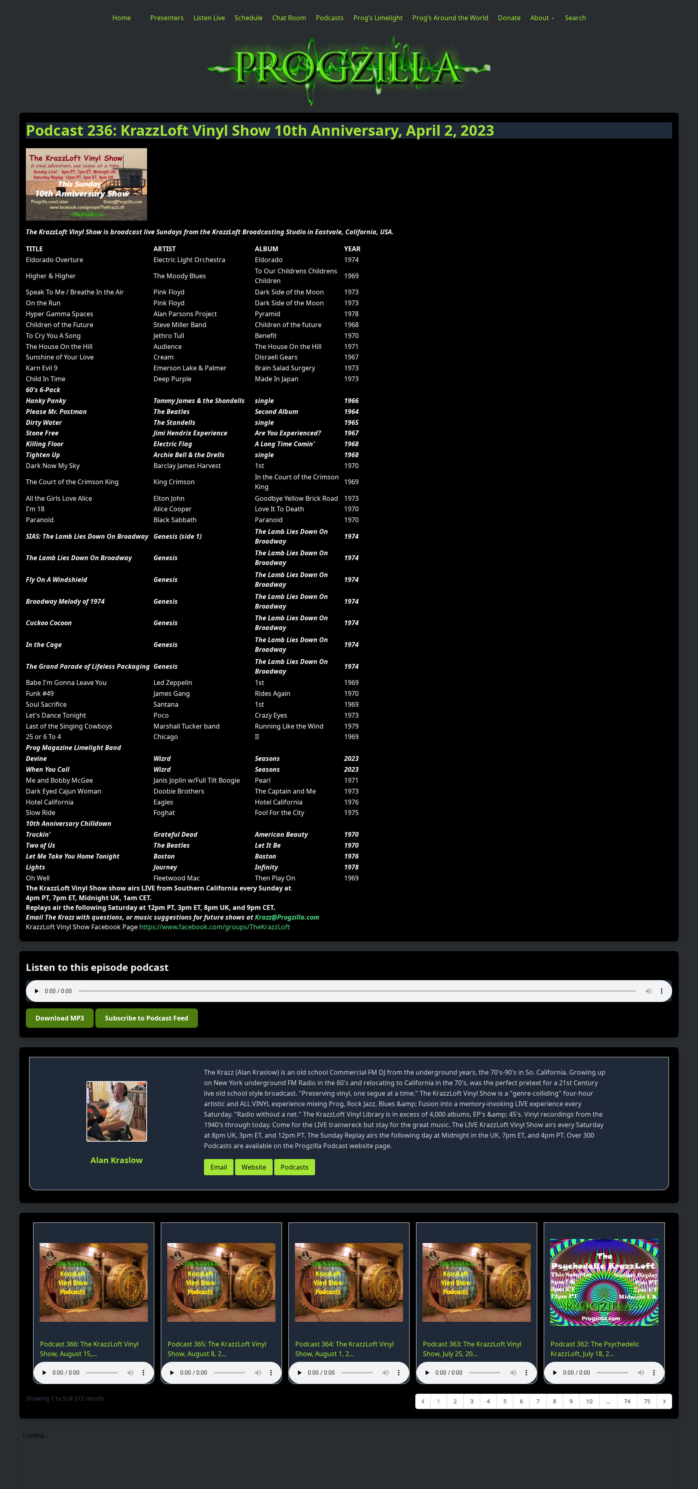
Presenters (167, 17)
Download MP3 (60, 1018)
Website (254, 1167)
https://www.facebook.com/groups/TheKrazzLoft (214, 926)
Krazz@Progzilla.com (287, 917)
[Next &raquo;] (664, 1401)
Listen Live (209, 17)
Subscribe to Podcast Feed (146, 1018)
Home (121, 17)
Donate (509, 17)
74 (627, 1401)
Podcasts (330, 17)
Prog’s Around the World (450, 17)
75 (647, 1401)
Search (575, 17)
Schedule (249, 17)
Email (218, 1167)
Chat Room (289, 17)
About (539, 17)
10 (589, 1401)
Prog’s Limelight (378, 17)
